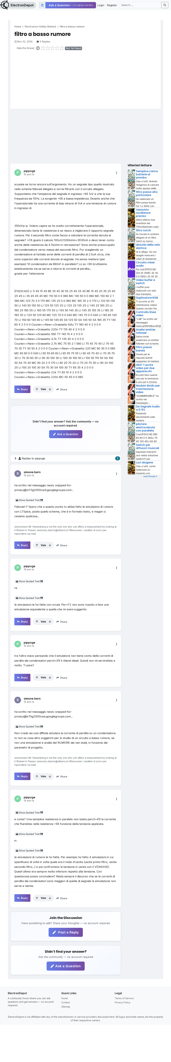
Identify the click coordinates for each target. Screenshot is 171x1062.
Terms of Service (124, 998)
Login (100, 5)
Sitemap (65, 1006)
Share (63, 389)
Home (17, 26)
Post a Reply (68, 932)
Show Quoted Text (29, 500)
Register (112, 5)
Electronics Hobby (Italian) (40, 26)
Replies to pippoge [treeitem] (70, 458)
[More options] (116, 173)
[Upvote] (36, 389)
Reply (24, 389)
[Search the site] (164, 5)
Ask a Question (67, 434)
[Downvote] (49, 389)
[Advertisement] (87, 78)
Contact (65, 1002)
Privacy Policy (122, 1002)
